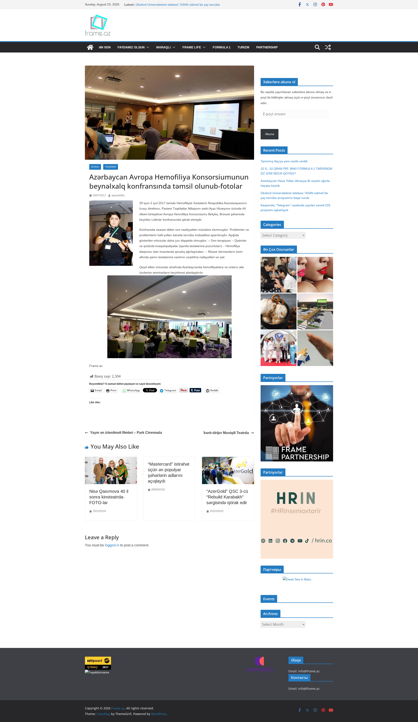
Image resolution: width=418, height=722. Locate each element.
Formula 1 (222, 47)
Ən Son (105, 47)
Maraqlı (163, 47)
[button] (147, 47)
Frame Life (191, 47)
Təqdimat (110, 167)
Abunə (269, 134)
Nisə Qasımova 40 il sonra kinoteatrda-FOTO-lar (108, 497)
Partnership (267, 47)
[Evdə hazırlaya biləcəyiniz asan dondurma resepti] (279, 311)
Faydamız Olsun (131, 47)
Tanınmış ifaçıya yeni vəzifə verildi (284, 161)
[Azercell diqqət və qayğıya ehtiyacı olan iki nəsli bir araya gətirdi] (279, 275)
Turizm (243, 47)
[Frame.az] (90, 47)
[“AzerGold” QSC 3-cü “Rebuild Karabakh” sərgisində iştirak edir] (228, 460)
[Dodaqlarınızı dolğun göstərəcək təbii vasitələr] (315, 275)
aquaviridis (118, 195)
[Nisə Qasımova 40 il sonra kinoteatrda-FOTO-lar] (111, 460)
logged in (112, 545)
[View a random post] (328, 47)
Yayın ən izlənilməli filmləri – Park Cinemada (126, 432)
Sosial (95, 167)
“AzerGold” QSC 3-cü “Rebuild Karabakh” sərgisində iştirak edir (227, 497)
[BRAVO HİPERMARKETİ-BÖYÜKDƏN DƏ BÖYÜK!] (315, 311)
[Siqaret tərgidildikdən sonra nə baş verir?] (315, 348)
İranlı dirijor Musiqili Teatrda (226, 433)
